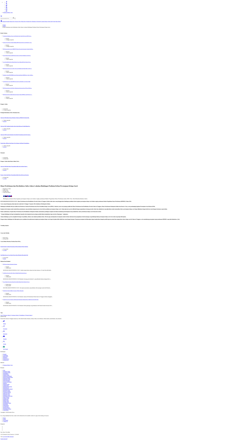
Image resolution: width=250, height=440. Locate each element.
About (4, 419)
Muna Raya (23, 21)
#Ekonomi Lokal (6, 379)
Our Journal (5, 420)
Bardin (4, 258)
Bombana (34, 21)
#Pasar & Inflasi (6, 380)
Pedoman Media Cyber (8, 12)
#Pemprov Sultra (6, 371)
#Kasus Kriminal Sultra (8, 377)
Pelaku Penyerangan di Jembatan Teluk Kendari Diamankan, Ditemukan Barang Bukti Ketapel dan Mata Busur (20, 299)
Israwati (4, 121)
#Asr (4, 370)
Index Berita (58, 21)
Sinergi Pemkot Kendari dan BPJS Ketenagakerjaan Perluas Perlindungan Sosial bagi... (17, 55)
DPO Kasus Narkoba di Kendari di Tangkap (10, 264)
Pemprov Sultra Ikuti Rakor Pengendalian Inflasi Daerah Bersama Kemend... (15, 174)
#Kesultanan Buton (7, 408)
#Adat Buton (5, 410)
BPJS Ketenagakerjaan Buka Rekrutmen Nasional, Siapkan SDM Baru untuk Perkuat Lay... (17, 94)
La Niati (5, 178)
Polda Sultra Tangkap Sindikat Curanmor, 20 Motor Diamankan (13, 290)
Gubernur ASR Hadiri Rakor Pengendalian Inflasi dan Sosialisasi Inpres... (14, 166)
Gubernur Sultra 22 (15, 315)
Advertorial (38, 21)
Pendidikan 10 (23, 315)
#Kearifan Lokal (6, 390)
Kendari (8, 21)
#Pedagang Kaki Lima (7, 396)
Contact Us (5, 421)
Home (4, 24)
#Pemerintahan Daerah (7, 389)
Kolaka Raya (29, 21)
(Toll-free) (8, 436)
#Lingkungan (6, 406)
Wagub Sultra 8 (29, 315)
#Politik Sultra (6, 401)
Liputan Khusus (44, 21)
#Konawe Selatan (6, 391)
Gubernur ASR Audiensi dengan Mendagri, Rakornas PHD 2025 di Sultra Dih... (15, 117)
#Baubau (5, 383)
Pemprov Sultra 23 (7, 315)
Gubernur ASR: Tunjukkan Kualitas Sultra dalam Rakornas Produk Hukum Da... (15, 126)
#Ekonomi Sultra (6, 378)
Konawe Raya (18, 21)
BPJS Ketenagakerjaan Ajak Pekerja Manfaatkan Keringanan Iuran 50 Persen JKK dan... (17, 88)
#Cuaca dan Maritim (7, 382)
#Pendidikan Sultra (7, 403)
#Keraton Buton (6, 407)
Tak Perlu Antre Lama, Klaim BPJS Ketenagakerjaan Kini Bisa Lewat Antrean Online (16, 81)
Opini (54, 21)
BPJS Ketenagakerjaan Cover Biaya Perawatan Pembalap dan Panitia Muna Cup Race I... (17, 68)
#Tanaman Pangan (7, 392)
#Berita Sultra (6, 400)
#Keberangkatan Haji (7, 386)
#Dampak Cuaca (6, 394)
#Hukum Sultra (6, 384)
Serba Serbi (50, 21)
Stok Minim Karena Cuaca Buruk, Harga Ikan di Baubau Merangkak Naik (14, 255)
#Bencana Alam (6, 393)
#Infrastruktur (6, 405)
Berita (4, 26)
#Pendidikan (5, 373)
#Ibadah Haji (5, 399)
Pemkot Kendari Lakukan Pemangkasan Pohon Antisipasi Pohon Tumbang (14, 246)
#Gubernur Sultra (6, 372)
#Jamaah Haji (6, 385)
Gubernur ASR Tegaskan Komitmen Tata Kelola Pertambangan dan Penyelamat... (16, 134)
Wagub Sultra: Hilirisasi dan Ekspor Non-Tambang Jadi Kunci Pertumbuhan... (15, 143)
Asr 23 (2, 315)
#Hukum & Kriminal (7, 376)
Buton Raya (12, 21)
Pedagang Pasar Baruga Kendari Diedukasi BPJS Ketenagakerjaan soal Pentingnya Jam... (17, 42)
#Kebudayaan (6, 387)
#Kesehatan (5, 404)
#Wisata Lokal (6, 398)
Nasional (4, 21)
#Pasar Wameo (6, 397)
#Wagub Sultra (6, 375)
